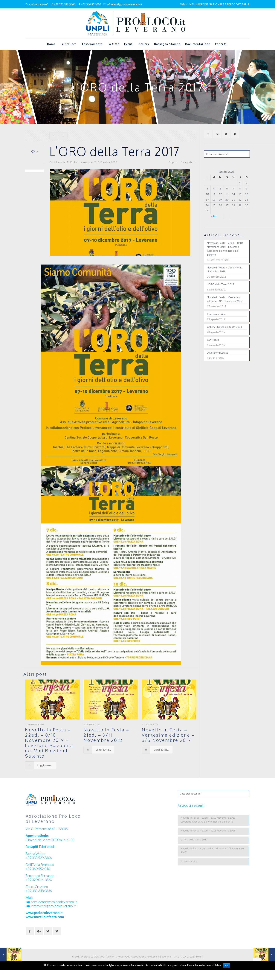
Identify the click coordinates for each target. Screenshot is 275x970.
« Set (214, 216)
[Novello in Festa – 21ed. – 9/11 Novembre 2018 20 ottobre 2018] (264, 955)
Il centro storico (216, 313)
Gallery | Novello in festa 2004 (224, 326)
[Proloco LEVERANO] (137, 23)
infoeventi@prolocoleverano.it (124, 4)
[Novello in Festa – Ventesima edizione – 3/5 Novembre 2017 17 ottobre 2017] (11, 955)
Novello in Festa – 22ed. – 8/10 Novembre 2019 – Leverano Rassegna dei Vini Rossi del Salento (49, 743)
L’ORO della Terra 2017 (220, 284)
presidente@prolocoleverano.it (54, 902)
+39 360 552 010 (91, 4)
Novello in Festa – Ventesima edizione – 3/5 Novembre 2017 (168, 735)
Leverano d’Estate (217, 352)
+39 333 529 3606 (64, 4)
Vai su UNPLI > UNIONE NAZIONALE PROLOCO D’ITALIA (214, 4)
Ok (226, 965)
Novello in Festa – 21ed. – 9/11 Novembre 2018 (106, 735)
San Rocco (213, 339)
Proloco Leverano (80, 162)
